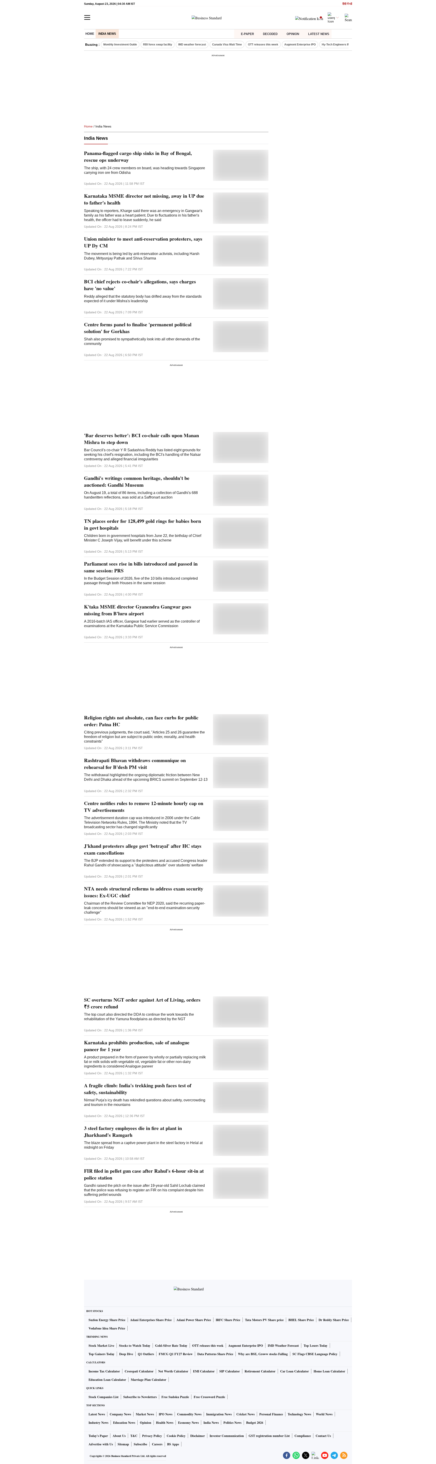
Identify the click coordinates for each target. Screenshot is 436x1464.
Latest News (318, 34)
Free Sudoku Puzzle (175, 1396)
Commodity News (189, 1414)
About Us (119, 1435)
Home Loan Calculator (329, 1371)
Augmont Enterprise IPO (300, 44)
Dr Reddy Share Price (334, 1319)
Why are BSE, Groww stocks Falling (263, 1354)
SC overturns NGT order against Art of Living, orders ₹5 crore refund (142, 1003)
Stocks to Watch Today (134, 1345)
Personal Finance (271, 1414)
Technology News (299, 1414)
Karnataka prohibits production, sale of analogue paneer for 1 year (136, 1046)
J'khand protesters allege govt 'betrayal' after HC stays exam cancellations (142, 849)
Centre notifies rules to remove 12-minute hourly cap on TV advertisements (143, 806)
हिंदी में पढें (347, 4)
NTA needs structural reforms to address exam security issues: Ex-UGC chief (143, 892)
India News (107, 33)
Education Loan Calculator (107, 1379)
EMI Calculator (204, 1371)
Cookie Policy (176, 1435)
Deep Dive (126, 1354)
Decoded (270, 34)
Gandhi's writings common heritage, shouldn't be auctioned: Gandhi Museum (136, 481)
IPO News (165, 1414)
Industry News (98, 1422)
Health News (164, 1422)
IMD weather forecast (192, 44)
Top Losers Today (315, 1345)
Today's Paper (98, 1435)
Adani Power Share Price (193, 1319)
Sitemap (123, 1444)
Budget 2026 (254, 1422)
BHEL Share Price (301, 1319)
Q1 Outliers (146, 1354)
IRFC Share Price (228, 1319)
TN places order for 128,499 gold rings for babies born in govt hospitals (142, 524)
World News (324, 1414)
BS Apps (173, 1444)
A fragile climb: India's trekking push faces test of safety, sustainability (137, 1089)
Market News (145, 1414)
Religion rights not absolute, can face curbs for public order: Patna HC (141, 721)
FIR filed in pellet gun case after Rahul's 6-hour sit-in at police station (144, 1174)
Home (89, 33)
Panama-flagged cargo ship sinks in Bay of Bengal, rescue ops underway (138, 156)
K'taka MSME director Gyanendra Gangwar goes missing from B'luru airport (137, 610)
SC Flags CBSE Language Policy (314, 1354)
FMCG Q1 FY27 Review (176, 1354)
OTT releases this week (263, 44)
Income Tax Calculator (104, 1371)
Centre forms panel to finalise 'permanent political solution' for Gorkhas (137, 328)
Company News (120, 1414)
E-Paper (247, 34)
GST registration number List (269, 1435)
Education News (124, 1422)
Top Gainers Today (101, 1354)
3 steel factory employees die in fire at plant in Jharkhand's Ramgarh (133, 1131)
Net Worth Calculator (173, 1371)
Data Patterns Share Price (215, 1354)
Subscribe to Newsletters (140, 1396)
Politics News (232, 1422)
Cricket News (245, 1414)
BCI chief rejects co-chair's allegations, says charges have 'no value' (140, 285)
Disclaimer (197, 1435)
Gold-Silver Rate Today (171, 1345)
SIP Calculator (229, 1371)
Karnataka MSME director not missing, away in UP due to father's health (144, 199)
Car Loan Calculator (294, 1371)
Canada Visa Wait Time (227, 44)
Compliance (303, 1435)
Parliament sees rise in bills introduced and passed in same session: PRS (141, 567)
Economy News (188, 1422)
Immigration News (219, 1414)
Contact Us (323, 1435)
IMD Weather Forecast (283, 1345)
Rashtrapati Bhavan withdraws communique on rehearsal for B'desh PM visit (135, 764)
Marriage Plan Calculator (148, 1379)
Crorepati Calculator (139, 1371)
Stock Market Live (101, 1345)
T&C (133, 1435)
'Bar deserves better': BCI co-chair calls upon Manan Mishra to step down (141, 439)
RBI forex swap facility (157, 44)
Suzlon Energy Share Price (107, 1319)
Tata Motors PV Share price (264, 1319)
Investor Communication (227, 1435)
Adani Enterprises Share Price (151, 1319)
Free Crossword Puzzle (209, 1396)
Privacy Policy (152, 1435)
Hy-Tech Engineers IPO (337, 44)
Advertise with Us (101, 1444)
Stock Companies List (104, 1396)
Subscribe (140, 1444)
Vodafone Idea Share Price (107, 1328)
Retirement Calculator (260, 1371)
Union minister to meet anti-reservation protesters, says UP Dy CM (143, 242)
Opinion (293, 34)
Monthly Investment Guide (120, 44)
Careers (157, 1444)
